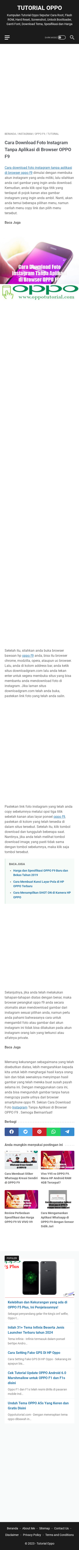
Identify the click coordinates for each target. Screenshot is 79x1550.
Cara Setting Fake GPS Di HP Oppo (34, 1353)
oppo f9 (28, 656)
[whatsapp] (53, 1132)
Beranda (12, 1528)
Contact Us (61, 1528)
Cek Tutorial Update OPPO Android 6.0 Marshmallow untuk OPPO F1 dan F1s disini (37, 1378)
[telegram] (67, 1132)
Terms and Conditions (59, 1535)
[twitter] (25, 1132)
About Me (28, 1528)
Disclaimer (12, 1535)
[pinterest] (39, 1132)
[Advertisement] (39, 88)
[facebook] (12, 1132)
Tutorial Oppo (39, 7)
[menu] (10, 37)
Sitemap (44, 1528)
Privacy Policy (32, 1535)
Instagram (19, 1107)
